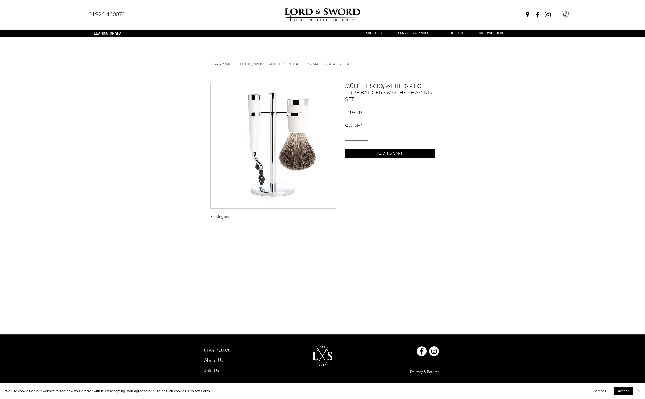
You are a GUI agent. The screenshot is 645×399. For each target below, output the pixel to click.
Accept (623, 390)
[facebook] (537, 14)
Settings (599, 390)
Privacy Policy (199, 390)
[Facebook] (422, 351)
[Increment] (364, 136)
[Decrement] (349, 136)
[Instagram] (548, 14)
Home (216, 64)
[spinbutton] (357, 136)
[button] (566, 14)
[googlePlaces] (527, 14)
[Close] (639, 391)
